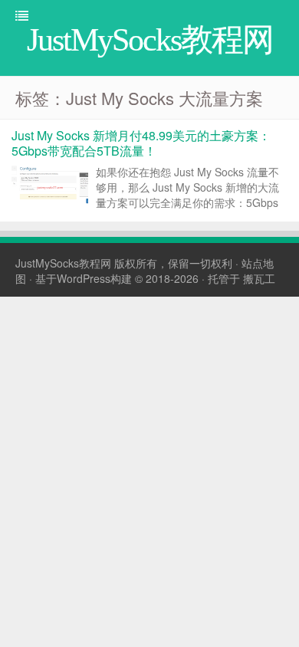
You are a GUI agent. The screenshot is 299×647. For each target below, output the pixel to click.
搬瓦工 (259, 278)
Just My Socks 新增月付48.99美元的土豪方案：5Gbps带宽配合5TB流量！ (141, 142)
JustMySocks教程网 (63, 263)
